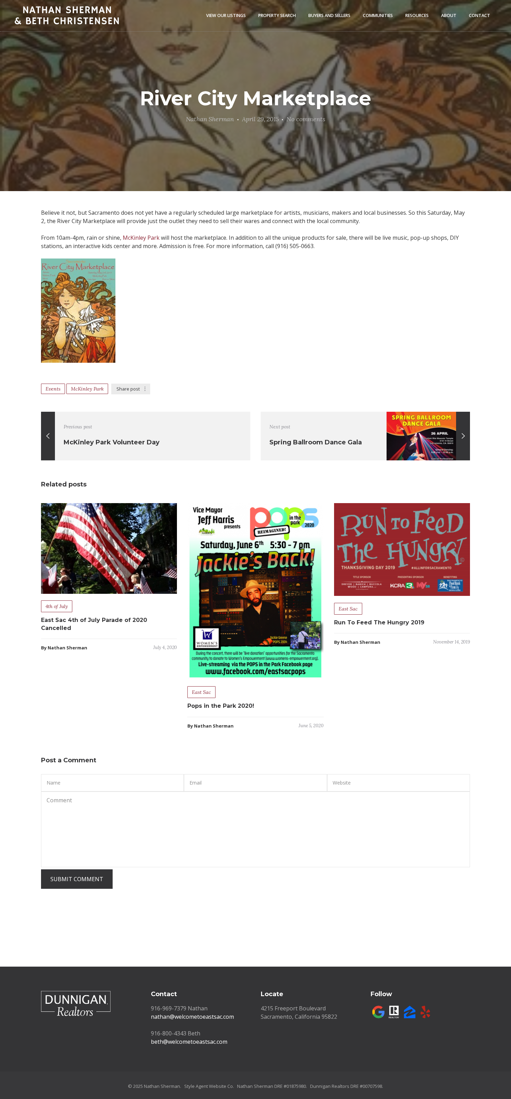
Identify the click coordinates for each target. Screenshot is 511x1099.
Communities (378, 15)
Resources (417, 15)
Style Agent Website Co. (209, 1086)
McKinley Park (141, 237)
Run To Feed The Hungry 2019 (379, 622)
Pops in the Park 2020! (220, 706)
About (448, 15)
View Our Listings (226, 15)
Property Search (277, 15)
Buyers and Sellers (329, 15)
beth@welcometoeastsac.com (189, 1041)
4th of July (57, 606)
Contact (479, 15)
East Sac (201, 692)
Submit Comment (76, 879)
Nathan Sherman (210, 119)
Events (53, 389)
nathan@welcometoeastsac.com (192, 1016)
